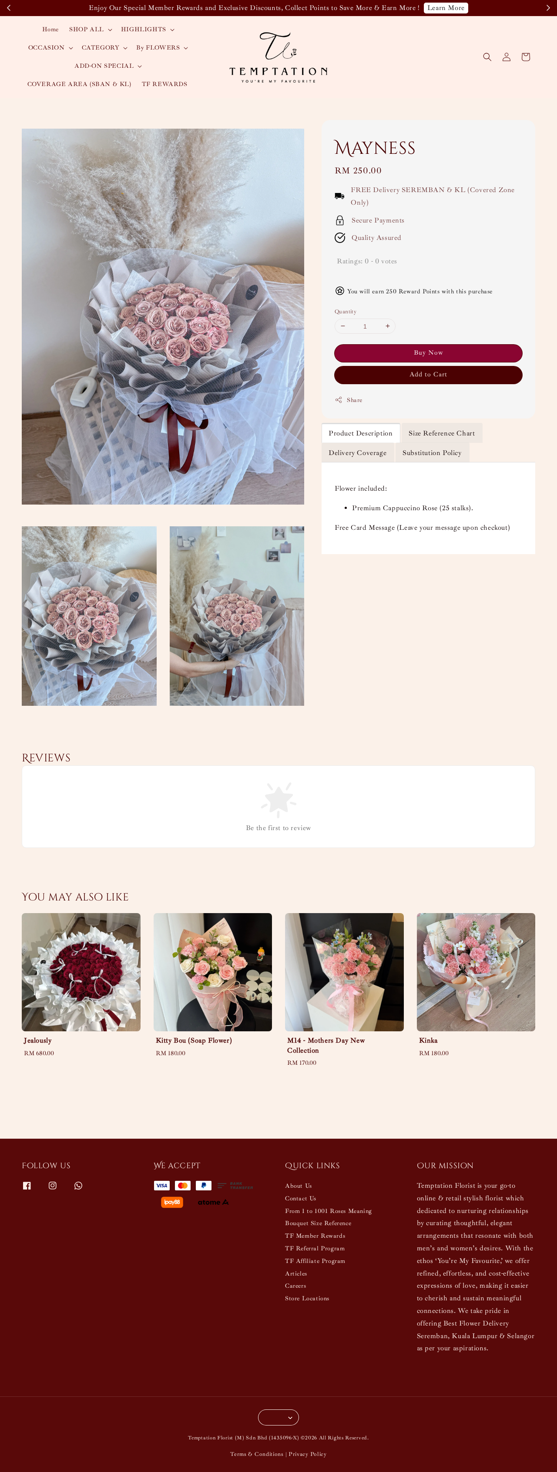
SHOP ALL (86, 29)
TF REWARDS (165, 84)
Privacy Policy (308, 1454)
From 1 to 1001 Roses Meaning (328, 1211)
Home (50, 29)
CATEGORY (101, 47)
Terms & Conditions (257, 1454)
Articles (296, 1273)
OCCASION (46, 47)
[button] (487, 56)
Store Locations (307, 1298)
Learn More (446, 7)
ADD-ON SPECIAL (104, 66)
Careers (295, 1285)
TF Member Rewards (315, 1235)
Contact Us (300, 1198)
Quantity (345, 311)
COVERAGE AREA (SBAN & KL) (79, 84)
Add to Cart (428, 374)
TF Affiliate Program (315, 1261)
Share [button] (354, 400)
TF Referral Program (315, 1248)
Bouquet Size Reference (318, 1223)
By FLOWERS (158, 47)
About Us (298, 1186)
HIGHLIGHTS (143, 29)
